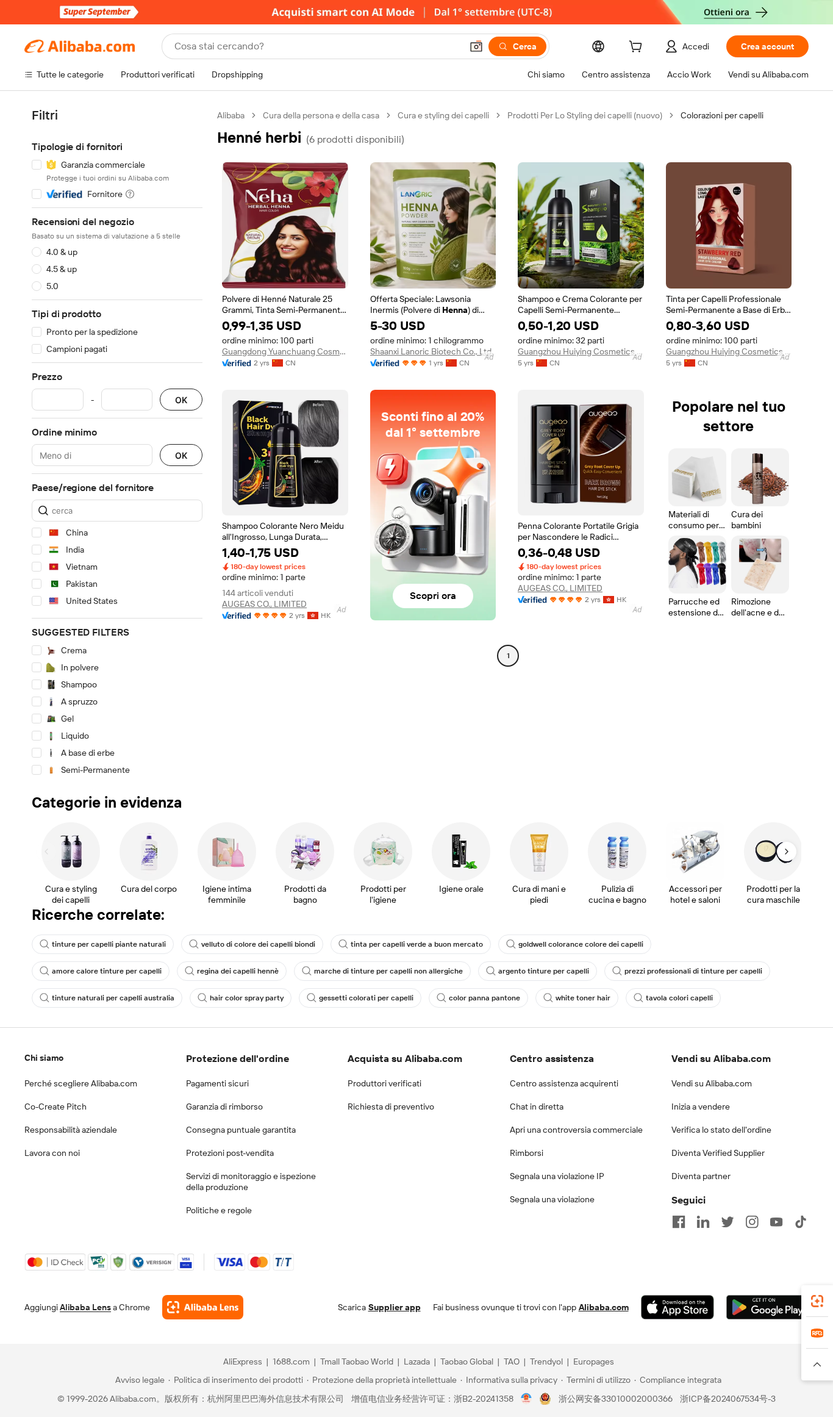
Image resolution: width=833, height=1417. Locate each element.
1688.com (291, 1361)
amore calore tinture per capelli (107, 971)
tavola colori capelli (679, 998)
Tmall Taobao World (356, 1361)
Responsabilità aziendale (70, 1130)
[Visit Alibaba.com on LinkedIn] (703, 1221)
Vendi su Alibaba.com (711, 1083)
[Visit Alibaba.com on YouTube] (776, 1221)
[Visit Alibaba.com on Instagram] (752, 1221)
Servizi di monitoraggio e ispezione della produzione (251, 1181)
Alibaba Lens (85, 1307)
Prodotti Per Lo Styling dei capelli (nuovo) (584, 115)
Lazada (417, 1361)
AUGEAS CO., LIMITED (264, 604)
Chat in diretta (536, 1106)
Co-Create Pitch (55, 1106)
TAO (512, 1361)
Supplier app (394, 1307)
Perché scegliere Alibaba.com (80, 1083)
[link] (817, 1301)
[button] (476, 46)
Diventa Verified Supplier (718, 1153)
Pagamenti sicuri (217, 1083)
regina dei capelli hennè (238, 971)
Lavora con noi (52, 1153)
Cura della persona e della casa (321, 115)
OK (181, 400)
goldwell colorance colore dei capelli (580, 944)
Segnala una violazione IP (557, 1176)
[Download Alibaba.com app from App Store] (677, 1307)
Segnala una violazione (552, 1199)
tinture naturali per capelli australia (113, 998)
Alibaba (231, 115)
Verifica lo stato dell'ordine (721, 1130)
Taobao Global (466, 1361)
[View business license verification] (526, 1399)
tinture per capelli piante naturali (109, 944)
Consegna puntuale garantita (241, 1130)
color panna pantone (484, 998)
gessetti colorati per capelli (366, 998)
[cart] (638, 48)
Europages (593, 1361)
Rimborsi (526, 1153)
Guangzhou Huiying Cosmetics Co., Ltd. (581, 351)
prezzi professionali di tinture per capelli (693, 971)
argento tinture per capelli (543, 971)
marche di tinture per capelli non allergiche (388, 971)
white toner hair (583, 998)
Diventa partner (701, 1176)
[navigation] (117, 442)
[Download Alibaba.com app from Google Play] (767, 1307)
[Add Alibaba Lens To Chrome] (202, 1307)
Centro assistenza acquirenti (564, 1083)
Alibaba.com (604, 1307)
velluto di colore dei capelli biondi (258, 944)
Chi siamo (43, 1058)
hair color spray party (247, 998)
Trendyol (546, 1361)
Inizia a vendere (700, 1106)
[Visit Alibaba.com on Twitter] (727, 1221)
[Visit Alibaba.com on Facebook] (678, 1221)
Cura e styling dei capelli (443, 115)
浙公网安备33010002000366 (616, 1399)
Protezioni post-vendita (230, 1153)
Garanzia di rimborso (224, 1106)
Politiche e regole (219, 1210)
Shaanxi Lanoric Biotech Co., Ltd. (431, 351)
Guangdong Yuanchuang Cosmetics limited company (285, 351)
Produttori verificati (384, 1083)
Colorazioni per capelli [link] (722, 115)
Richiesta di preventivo (391, 1106)
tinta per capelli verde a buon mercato (417, 944)
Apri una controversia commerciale (576, 1130)
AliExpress (242, 1361)
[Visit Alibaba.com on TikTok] (800, 1221)
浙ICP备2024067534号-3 (728, 1399)
